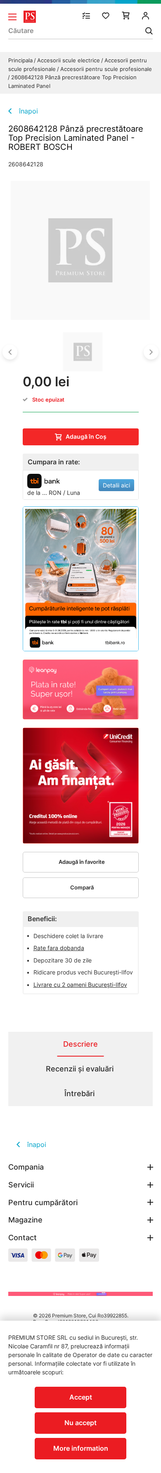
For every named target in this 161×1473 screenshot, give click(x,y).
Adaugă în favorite (82, 861)
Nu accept (80, 1423)
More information (80, 1448)
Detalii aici (116, 485)
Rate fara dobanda (58, 947)
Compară (82, 887)
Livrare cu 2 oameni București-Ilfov (80, 984)
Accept (80, 1397)
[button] (9, 352)
